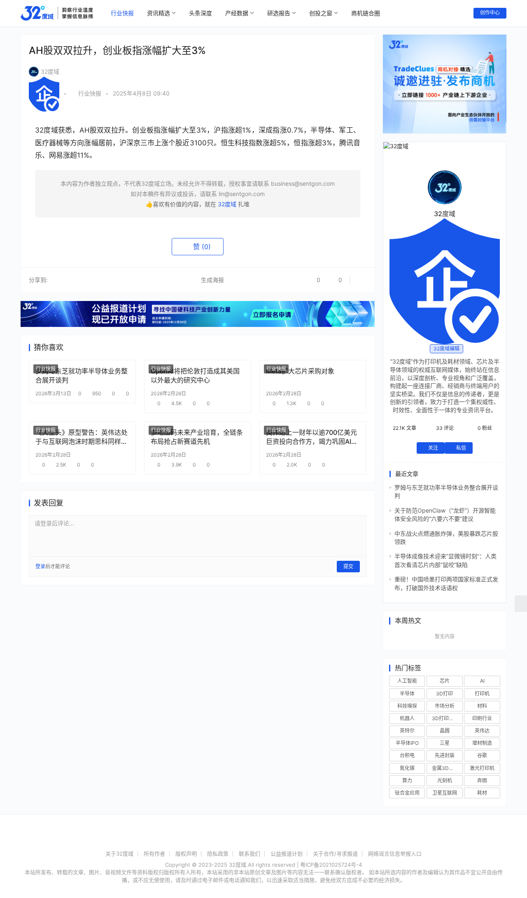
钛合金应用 (407, 793)
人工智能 (407, 681)
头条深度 (200, 12)
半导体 (407, 693)
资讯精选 (158, 12)
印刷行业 (482, 718)
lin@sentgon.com (242, 193)
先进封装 (445, 755)
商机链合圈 (365, 12)
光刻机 (444, 780)
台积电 (407, 755)
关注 (433, 448)
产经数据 (236, 12)
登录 (40, 566)
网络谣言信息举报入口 (395, 853)
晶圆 (445, 731)
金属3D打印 (445, 768)
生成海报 (211, 279)
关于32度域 (119, 853)
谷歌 (482, 755)
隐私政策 (218, 853)
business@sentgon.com (303, 183)
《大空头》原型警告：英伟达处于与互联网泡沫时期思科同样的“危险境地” (81, 437)
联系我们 (249, 853)
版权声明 (186, 853)
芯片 (445, 681)
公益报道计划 (286, 853)
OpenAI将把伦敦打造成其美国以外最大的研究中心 (195, 375)
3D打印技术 (445, 718)
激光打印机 (482, 768)
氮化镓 (407, 768)
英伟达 (482, 731)
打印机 (482, 693)
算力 (407, 780)
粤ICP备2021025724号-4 (331, 864)
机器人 (407, 718)
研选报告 (278, 12)
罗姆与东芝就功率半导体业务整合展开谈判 (81, 375)
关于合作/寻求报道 (335, 853)
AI (482, 681)
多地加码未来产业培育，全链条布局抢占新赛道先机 (197, 437)
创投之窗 (320, 12)
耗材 (482, 793)
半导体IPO (407, 743)
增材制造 (482, 743)
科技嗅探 (407, 706)
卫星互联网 (444, 793)
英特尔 (407, 731)
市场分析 (445, 706)
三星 (445, 743)
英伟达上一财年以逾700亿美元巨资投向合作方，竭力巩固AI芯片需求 (312, 437)
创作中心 (490, 12)
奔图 (482, 780)
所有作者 (154, 853)
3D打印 (444, 693)
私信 (461, 448)
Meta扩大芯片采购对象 (300, 371)
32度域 (50, 71)
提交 (348, 566)
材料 (482, 706)
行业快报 (122, 12)
